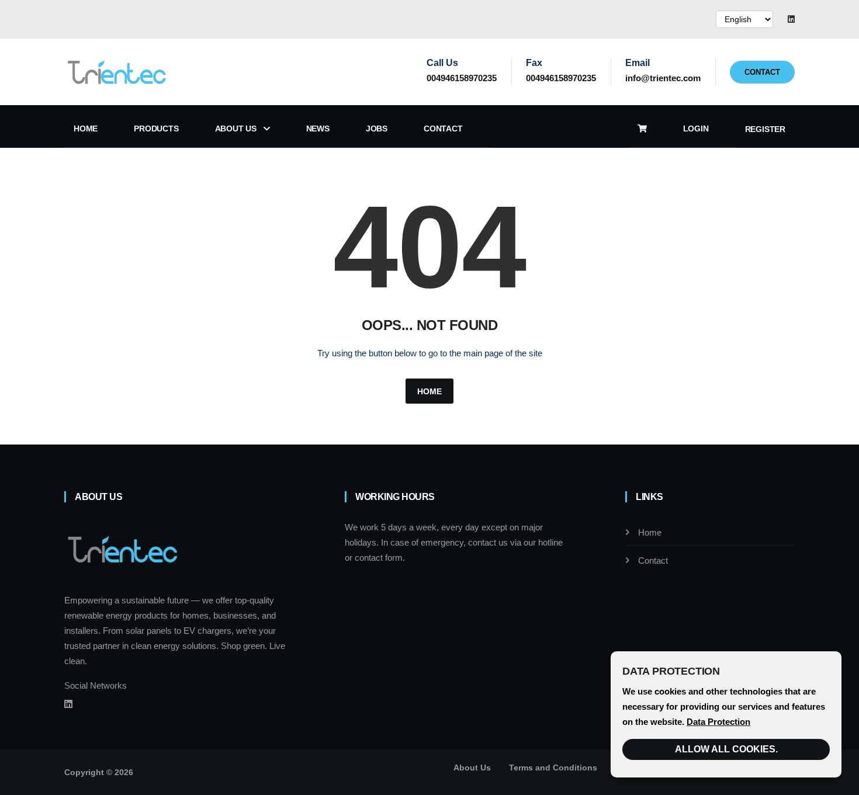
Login (696, 128)
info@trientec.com (663, 78)
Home (86, 128)
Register (765, 129)
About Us (237, 128)
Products (156, 128)
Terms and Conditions (553, 767)
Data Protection (718, 722)
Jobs (376, 128)
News (318, 128)
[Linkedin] (791, 19)
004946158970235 (462, 78)
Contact (762, 72)
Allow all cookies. (726, 749)
